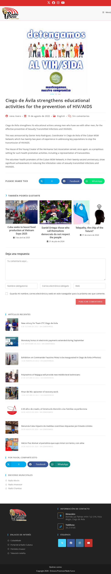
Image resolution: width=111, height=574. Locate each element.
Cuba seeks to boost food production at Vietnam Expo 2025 (22, 230)
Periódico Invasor (18, 549)
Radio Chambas (15, 488)
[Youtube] (88, 543)
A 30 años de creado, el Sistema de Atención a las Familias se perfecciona (54, 409)
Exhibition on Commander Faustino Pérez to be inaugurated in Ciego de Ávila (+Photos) (61, 357)
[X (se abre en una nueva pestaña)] (48, 2)
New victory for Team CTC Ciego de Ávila (39, 323)
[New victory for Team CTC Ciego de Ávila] (11, 324)
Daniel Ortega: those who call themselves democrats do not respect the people (55, 232)
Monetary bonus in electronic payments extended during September (52, 340)
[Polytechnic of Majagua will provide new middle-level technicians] (11, 376)
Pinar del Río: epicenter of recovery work (39, 391)
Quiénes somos (55, 567)
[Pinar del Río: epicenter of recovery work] (11, 393)
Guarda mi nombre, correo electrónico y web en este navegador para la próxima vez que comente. (57, 293)
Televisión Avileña (18, 553)
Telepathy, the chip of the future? (89, 229)
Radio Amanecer (15, 484)
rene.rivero (15, 116)
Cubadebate (16, 540)
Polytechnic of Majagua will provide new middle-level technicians (50, 374)
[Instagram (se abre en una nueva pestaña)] (58, 2)
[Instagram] (80, 543)
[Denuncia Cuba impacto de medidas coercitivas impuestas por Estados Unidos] (11, 427)
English (61, 116)
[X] (62, 543)
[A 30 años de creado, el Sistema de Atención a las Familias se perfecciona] (11, 410)
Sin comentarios (80, 116)
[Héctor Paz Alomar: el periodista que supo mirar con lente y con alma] (11, 444)
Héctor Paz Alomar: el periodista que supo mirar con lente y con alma (52, 443)
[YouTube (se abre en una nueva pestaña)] (62, 2)
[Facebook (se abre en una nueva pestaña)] (53, 2)
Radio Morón (14, 480)
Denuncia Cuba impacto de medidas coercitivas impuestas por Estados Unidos (56, 426)
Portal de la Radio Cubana (22, 544)
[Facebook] (71, 543)
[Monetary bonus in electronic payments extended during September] (11, 341)
